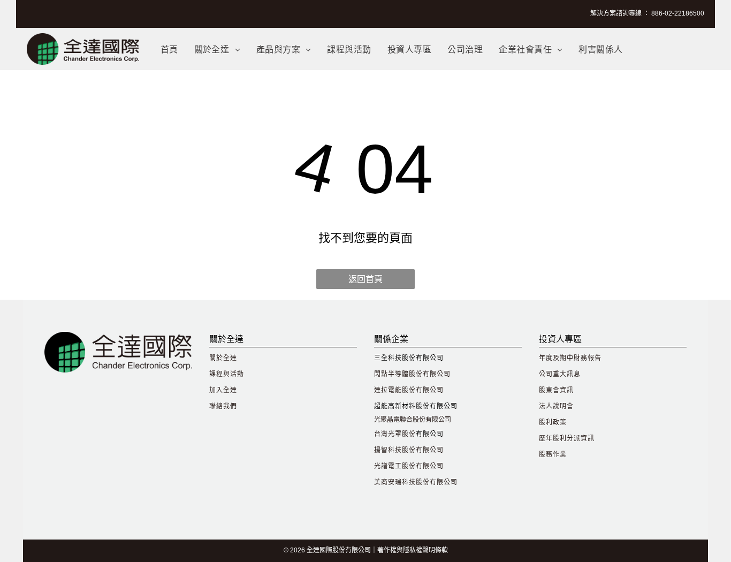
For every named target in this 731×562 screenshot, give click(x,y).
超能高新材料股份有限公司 (416, 406)
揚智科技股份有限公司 (409, 450)
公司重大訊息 (560, 374)
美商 (381, 482)
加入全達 (223, 390)
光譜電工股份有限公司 (409, 466)
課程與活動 (226, 374)
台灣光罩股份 (395, 434)
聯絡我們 (223, 406)
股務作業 (553, 454)
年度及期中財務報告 (570, 358)
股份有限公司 (437, 482)
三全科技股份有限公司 (409, 358)
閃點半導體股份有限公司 (412, 374)
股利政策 (553, 422)
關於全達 (223, 358)
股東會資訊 (556, 390)
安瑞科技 (402, 482)
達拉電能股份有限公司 (409, 390)
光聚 (380, 419)
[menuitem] (169, 49)
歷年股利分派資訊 (567, 438)
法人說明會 (556, 406)
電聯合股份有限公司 (422, 419)
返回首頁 (365, 279)
